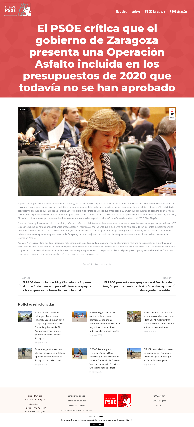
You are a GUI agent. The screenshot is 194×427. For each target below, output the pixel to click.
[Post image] (25, 316)
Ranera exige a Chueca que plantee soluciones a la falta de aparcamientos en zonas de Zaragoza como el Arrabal (50, 355)
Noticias (23, 110)
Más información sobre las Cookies (76, 410)
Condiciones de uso (76, 395)
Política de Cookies (76, 405)
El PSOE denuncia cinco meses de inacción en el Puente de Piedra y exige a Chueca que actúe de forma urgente (158, 355)
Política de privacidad (76, 400)
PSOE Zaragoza (159, 400)
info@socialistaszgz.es (35, 411)
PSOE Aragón (159, 395)
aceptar (97, 424)
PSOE (158, 405)
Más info (129, 420)
